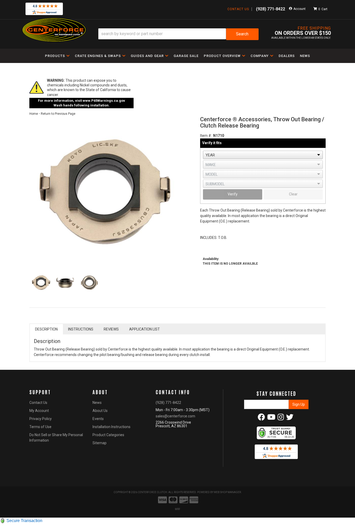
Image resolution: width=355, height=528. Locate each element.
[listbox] (263, 155)
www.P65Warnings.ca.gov (104, 101)
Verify (233, 194)
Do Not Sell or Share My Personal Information (56, 437)
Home (33, 114)
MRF (177, 509)
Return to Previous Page (58, 114)
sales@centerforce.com (175, 416)
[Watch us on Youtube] (271, 418)
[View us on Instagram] (281, 418)
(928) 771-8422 (168, 402)
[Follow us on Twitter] (289, 418)
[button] (178, 34)
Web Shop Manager (227, 492)
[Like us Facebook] (261, 418)
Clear (293, 194)
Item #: (206, 135)
